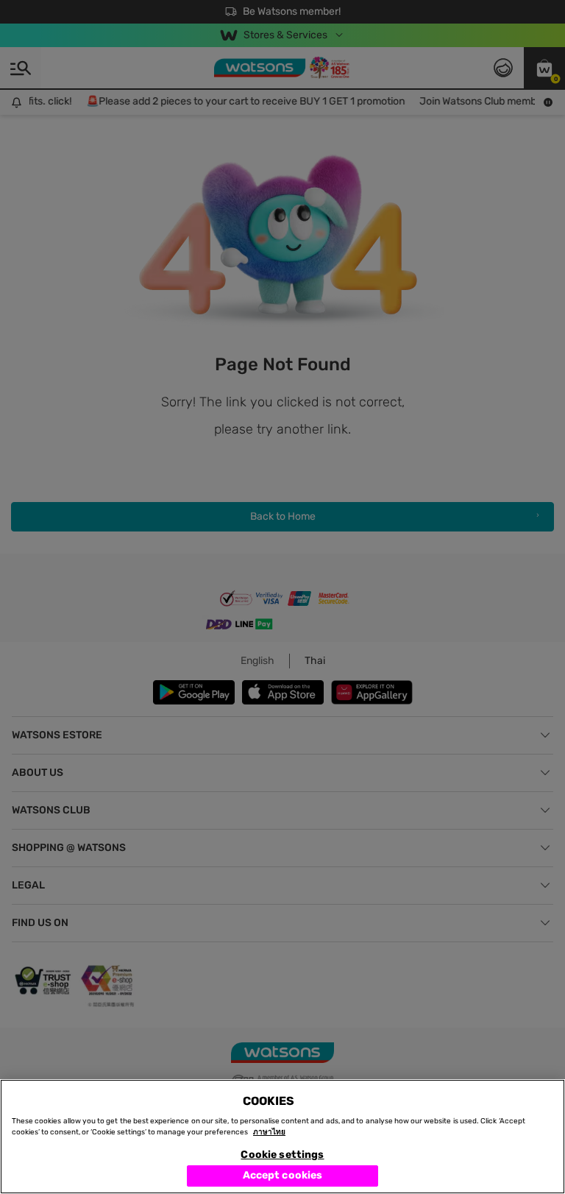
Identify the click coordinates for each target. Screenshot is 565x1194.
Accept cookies (283, 1175)
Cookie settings (282, 1154)
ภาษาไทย (269, 1132)
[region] (282, 1136)
